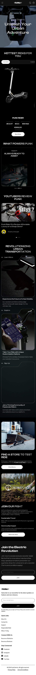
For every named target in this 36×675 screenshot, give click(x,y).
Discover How (13, 534)
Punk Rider (6, 62)
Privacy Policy (11, 669)
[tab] (20, 188)
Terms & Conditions (22, 669)
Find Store (12, 467)
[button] (2, 3)
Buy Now (18, 134)
